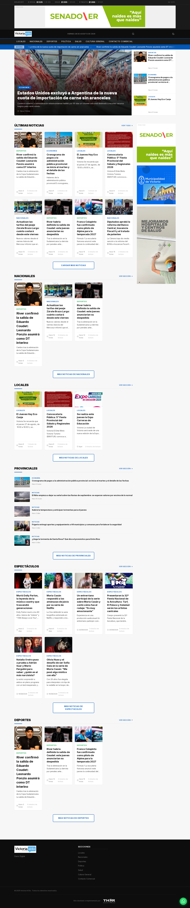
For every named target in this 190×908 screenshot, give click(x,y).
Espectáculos (23, 592)
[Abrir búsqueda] (133, 34)
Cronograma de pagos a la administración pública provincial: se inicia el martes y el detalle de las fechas (58, 164)
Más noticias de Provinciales (73, 556)
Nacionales (36, 41)
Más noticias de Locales (73, 458)
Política (66, 41)
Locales (21, 41)
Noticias (35, 492)
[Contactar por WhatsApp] (183, 901)
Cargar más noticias (73, 265)
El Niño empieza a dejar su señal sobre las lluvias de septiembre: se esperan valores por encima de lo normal (82, 495)
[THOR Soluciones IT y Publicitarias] (109, 901)
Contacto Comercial (121, 41)
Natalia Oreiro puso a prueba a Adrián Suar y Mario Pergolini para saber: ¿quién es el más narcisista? (27, 667)
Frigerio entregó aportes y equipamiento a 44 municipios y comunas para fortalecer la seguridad (76, 524)
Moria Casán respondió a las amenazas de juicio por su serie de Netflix (58, 601)
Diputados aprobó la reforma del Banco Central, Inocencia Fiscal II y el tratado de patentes (118, 228)
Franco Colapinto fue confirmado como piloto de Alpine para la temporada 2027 (86, 228)
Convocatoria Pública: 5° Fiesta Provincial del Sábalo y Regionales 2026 (118, 160)
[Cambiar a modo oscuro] (173, 34)
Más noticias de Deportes (73, 818)
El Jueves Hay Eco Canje (87, 156)
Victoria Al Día (25, 891)
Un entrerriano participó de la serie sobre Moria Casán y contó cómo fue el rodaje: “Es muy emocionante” (88, 603)
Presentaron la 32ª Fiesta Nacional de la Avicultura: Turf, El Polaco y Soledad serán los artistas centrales (118, 603)
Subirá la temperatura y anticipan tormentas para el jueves (59, 510)
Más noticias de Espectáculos (73, 707)
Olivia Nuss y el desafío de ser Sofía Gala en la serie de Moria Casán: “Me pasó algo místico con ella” (58, 667)
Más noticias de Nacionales (73, 374)
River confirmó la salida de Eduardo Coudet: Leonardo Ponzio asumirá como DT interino (129, 47)
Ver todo (126, 125)
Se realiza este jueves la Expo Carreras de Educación (85, 419)
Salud (78, 41)
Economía (52, 151)
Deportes (52, 41)
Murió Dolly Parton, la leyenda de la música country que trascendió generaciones (27, 601)
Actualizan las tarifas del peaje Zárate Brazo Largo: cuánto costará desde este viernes (27, 228)
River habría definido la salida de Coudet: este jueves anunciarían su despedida (58, 228)
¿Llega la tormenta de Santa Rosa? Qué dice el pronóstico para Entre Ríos (66, 539)
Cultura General (95, 41)
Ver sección (125, 276)
